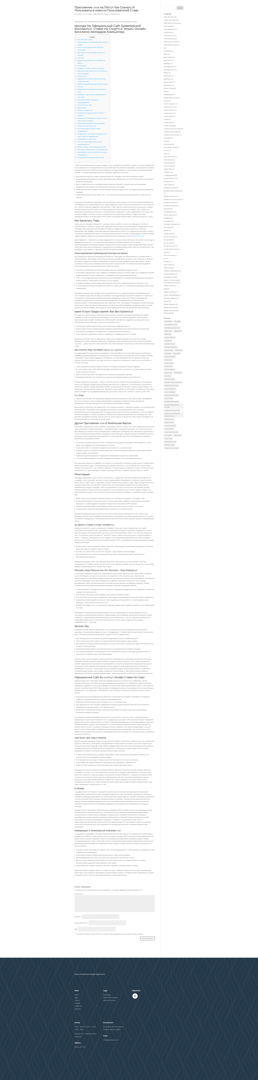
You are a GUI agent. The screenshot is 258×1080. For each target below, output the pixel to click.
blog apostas (168, 340)
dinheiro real (178, 350)
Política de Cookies (109, 1000)
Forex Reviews (168, 163)
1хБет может (168, 331)
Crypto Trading (169, 126)
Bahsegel (167, 63)
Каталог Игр (82, 76)
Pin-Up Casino (168, 366)
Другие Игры (82, 108)
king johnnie (168, 181)
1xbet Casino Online (170, 42)
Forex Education (169, 157)
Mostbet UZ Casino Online (172, 199)
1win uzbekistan (169, 29)
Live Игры (81, 58)
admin (79, 14)
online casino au (169, 215)
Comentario (79, 894)
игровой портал (169, 422)
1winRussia (167, 32)
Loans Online (168, 185)
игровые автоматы (170, 425)
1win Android (168, 321)
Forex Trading (168, 166)
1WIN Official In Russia (100, 14)
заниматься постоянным (172, 410)
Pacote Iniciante (169, 363)
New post (167, 209)
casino (166, 101)
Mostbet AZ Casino (170, 188)
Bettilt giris (167, 79)
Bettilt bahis (168, 76)
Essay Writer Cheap (170, 147)
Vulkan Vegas (178, 373)
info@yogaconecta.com (111, 1040)
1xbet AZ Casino (169, 36)
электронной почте (170, 442)
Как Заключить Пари (85, 39)
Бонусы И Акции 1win (85, 110)
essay (165, 141)
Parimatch (167, 221)
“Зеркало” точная (170, 445)
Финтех (166, 301)
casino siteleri (168, 116)
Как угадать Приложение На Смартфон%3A (92, 150)
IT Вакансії (167, 172)
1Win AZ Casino (169, 17)
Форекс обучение (170, 307)
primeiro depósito (170, 369)
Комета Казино (169, 286)
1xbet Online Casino (170, 45)
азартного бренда (170, 392)
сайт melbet (168, 435)
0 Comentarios (115, 14)
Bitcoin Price (168, 85)
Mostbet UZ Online (170, 206)
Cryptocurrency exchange (172, 129)
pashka (166, 230)
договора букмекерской (172, 401)
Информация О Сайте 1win (87, 139)
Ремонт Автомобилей (171, 295)
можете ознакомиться (171, 432)
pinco (165, 252)
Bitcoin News (168, 82)
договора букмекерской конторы (172, 406)
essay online (168, 144)
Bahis (165, 54)
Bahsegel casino (169, 70)
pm (165, 258)
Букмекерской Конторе (171, 385)
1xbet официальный (171, 324)
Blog (165, 91)
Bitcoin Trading (169, 88)
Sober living (168, 268)
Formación (78, 1006)
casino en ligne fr (169, 104)
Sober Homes (168, 265)
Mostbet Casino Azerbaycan (173, 191)
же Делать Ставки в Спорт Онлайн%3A (91, 68)
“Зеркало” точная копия (172, 448)
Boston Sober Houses (171, 98)
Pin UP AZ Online (169, 237)
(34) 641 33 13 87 (80, 1047)
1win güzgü (177, 321)
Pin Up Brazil (168, 240)
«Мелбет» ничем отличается (173, 382)
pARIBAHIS (167, 218)
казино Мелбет (169, 429)
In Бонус (80, 87)
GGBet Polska (168, 169)
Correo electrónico (81, 923)
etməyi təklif (176, 353)
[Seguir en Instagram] (135, 996)
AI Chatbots (168, 51)
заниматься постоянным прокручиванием (172, 415)
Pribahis (166, 262)
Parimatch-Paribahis (170, 224)
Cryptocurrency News (171, 132)
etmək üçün (168, 353)
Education (167, 138)
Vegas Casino (168, 373)
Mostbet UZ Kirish (170, 203)
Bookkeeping (168, 95)
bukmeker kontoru (170, 344)
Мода (165, 289)
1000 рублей (177, 331)
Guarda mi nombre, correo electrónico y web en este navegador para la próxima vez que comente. (110, 934)
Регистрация (82, 66)
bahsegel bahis (169, 67)
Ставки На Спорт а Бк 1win (87, 126)
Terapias (77, 1003)
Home (77, 995)
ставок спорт (168, 438)
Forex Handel (168, 160)
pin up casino (168, 243)
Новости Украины (170, 292)
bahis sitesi (167, 60)
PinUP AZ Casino (169, 255)
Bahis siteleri (168, 57)
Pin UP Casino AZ (169, 246)
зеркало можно (169, 419)
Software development (171, 271)
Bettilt (166, 73)
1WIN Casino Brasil (170, 20)
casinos (166, 119)
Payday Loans (168, 234)
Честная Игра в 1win (85, 105)
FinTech (166, 150)
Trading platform (169, 274)
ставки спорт (177, 435)
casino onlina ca (169, 107)
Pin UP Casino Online (171, 249)
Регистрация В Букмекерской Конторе (91, 157)
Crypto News (168, 122)
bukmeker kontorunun (171, 347)
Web (76, 929)
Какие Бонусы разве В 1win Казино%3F (91, 123)
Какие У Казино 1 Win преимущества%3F (92, 147)
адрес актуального (170, 389)
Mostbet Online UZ (170, 196)
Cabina (77, 1000)
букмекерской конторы (171, 395)
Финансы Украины (170, 298)
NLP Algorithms (169, 212)
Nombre (78, 917)
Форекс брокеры (169, 304)
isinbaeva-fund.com (137, 236)
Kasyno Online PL (169, 178)
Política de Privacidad (110, 998)
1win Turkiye (168, 26)
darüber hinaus (169, 350)
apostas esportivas (170, 337)
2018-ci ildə (168, 334)
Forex (165, 154)
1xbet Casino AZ (169, 39)
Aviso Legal (107, 995)
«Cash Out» (168, 376)
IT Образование (169, 175)
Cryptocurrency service (171, 135)
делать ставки (169, 398)
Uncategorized (169, 277)
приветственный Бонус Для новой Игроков (93, 84)
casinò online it (169, 113)
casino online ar (169, 110)
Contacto (78, 1009)
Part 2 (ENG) (168, 227)
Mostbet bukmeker (170, 357)
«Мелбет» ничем (170, 379)
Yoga (76, 998)
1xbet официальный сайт (172, 328)
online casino (168, 360)
